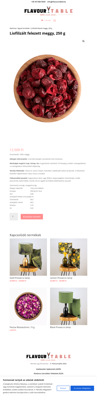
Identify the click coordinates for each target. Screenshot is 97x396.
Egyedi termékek (23, 28)
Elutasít (63, 388)
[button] (83, 41)
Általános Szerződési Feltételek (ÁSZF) (48, 373)
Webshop (13, 28)
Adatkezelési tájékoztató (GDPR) (48, 369)
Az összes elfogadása (82, 388)
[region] (48, 386)
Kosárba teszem (32, 216)
